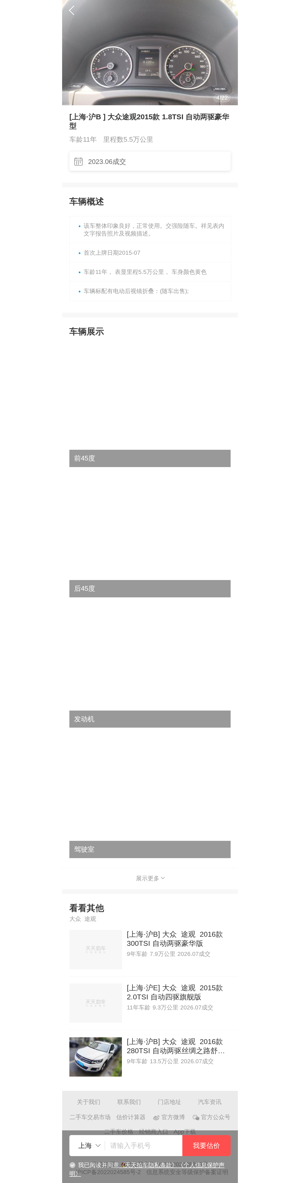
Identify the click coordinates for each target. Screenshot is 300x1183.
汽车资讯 (209, 1102)
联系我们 (129, 1102)
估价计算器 (131, 1117)
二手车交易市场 (90, 1117)
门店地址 (169, 1102)
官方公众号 (215, 1117)
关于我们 (88, 1102)
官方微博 (173, 1117)
